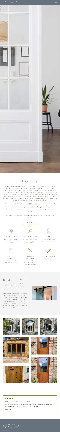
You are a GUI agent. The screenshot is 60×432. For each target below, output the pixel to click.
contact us (30, 222)
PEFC (35, 204)
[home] (10, 2)
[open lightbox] (11, 326)
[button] (55, 2)
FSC (30, 204)
